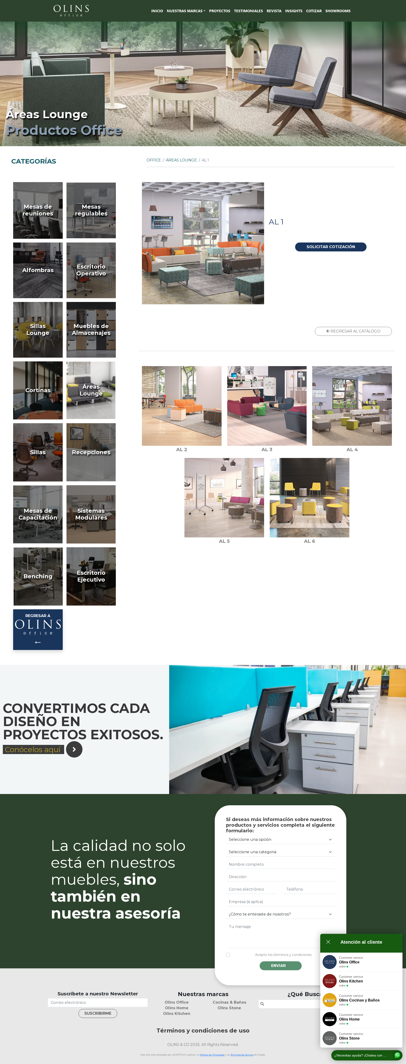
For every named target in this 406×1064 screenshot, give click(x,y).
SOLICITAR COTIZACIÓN (331, 247)
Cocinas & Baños (229, 1002)
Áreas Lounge (181, 160)
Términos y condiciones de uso (203, 1030)
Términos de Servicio (242, 1054)
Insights (293, 10)
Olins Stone (229, 1008)
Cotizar (314, 10)
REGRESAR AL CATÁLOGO (355, 331)
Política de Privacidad (212, 1054)
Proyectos (219, 10)
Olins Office (177, 1002)
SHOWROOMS (338, 10)
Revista (274, 10)
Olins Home (176, 1008)
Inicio (157, 10)
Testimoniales (248, 10)
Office (154, 160)
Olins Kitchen (176, 1013)
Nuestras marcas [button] (185, 10)
